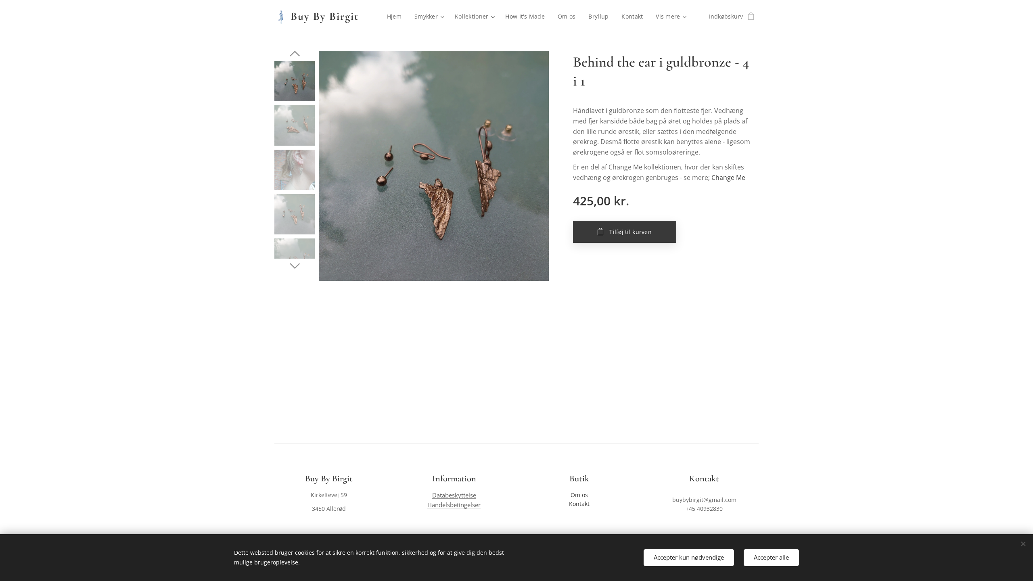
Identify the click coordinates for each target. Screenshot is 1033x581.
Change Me (728, 177)
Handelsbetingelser (454, 505)
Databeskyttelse (454, 495)
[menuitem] (396, 16)
